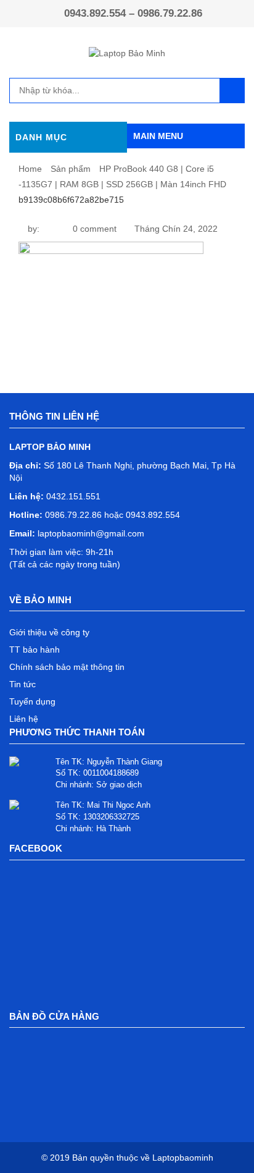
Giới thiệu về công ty (49, 632)
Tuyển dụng (32, 701)
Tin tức (22, 684)
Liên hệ (23, 719)
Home (30, 169)
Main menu (158, 136)
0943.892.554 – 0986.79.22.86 (133, 13)
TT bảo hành (34, 649)
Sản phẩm (71, 169)
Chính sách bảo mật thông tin (67, 667)
